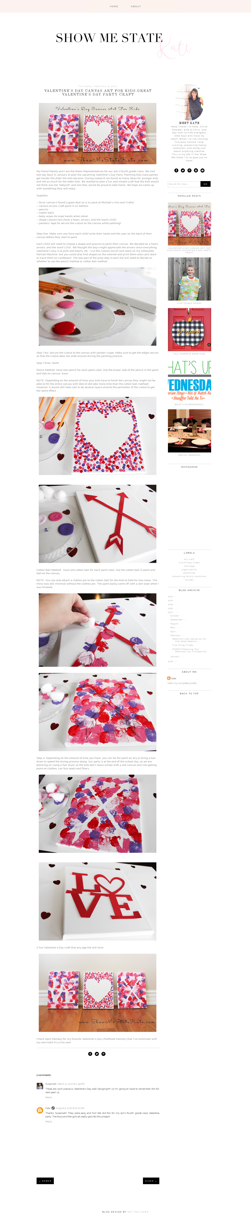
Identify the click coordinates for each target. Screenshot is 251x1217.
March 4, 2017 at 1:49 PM (71, 1083)
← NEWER (45, 1181)
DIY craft (189, 559)
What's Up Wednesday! (189, 404)
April (173, 631)
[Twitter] (183, 171)
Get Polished (138, 1212)
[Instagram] (196, 171)
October (175, 616)
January (175, 656)
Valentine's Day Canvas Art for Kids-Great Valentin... (189, 640)
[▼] (167, 612)
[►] (167, 596)
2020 (171, 600)
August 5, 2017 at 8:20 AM (70, 1108)
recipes (189, 580)
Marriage (189, 566)
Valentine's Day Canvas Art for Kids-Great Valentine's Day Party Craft (189, 250)
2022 (171, 596)
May (173, 627)
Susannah (50, 1083)
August (174, 624)
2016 (171, 661)
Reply (48, 1097)
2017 (171, 612)
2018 (171, 608)
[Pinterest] (189, 171)
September (176, 619)
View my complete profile (181, 683)
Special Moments (189, 455)
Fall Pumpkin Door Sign (189, 354)
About (136, 6)
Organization (189, 569)
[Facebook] (176, 171)
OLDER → (151, 1181)
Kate (47, 1108)
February (175, 635)
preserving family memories (189, 576)
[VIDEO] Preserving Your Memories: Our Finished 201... (190, 650)
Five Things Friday (189, 303)
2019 (171, 604)
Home (114, 6)
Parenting (189, 573)
